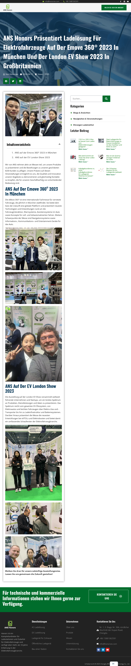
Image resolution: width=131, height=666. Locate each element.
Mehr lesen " (83, 149)
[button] (57, 7)
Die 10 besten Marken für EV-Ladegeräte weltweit (114, 170)
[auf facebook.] (99, 650)
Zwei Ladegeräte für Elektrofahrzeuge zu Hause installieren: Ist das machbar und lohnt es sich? (114, 143)
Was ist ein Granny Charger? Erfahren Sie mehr (113, 158)
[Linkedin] (124, 1)
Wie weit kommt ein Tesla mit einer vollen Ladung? (87, 158)
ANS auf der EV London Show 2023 (32, 157)
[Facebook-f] (120, 1)
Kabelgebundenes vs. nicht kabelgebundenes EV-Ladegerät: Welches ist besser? (87, 172)
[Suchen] (106, 99)
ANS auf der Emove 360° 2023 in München (36, 152)
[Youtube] (127, 1)
